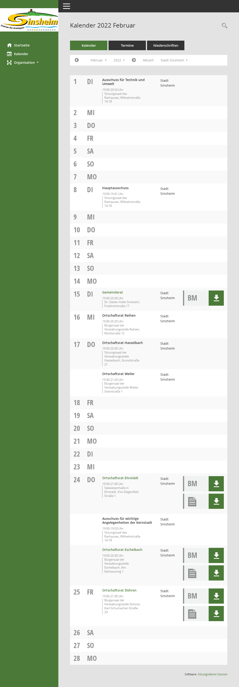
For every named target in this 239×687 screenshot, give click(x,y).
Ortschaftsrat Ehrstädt (120, 478)
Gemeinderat (112, 292)
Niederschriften (165, 45)
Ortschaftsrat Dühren (119, 590)
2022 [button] (118, 60)
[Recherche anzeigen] (223, 26)
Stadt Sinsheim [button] (173, 60)
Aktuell (148, 60)
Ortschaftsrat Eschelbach (122, 549)
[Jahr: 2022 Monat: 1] (76, 60)
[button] (29, 62)
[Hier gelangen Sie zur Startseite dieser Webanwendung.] (29, 20)
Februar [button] (97, 60)
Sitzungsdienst (212, 674)
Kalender (21, 54)
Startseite (22, 45)
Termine (127, 45)
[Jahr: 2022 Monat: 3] (133, 60)
